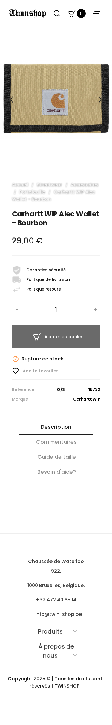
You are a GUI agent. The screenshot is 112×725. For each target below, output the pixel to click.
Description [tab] (56, 427)
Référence (23, 389)
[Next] (100, 99)
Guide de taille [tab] (56, 457)
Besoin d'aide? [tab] (56, 472)
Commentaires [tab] (56, 442)
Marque (20, 399)
